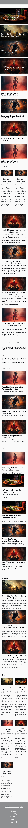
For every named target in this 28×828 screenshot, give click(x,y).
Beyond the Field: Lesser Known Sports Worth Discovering (12, 35)
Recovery (14, 811)
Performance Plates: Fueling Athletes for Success (11, 18)
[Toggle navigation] (2, 2)
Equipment (14, 816)
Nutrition (14, 819)
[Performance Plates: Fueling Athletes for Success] (14, 507)
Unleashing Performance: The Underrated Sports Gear (11, 94)
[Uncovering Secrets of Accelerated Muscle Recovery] (14, 106)
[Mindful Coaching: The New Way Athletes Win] (14, 128)
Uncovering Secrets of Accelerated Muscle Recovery (13, 51)
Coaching (14, 814)
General (14, 822)
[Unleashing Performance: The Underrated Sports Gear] (14, 83)
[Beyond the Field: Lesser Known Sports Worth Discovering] (14, 587)
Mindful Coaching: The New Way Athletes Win (12, 68)
